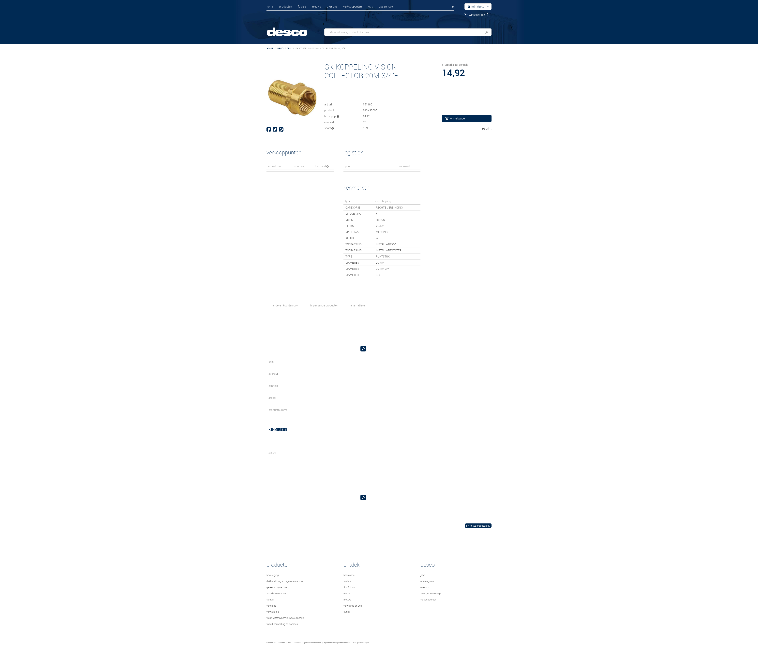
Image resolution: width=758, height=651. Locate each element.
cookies (298, 643)
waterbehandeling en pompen (282, 624)
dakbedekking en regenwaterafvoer (284, 581)
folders (302, 6)
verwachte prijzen (352, 605)
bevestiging (272, 575)
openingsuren (427, 581)
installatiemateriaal (276, 593)
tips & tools (349, 587)
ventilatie (271, 605)
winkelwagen (478, 15)
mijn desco (477, 6)
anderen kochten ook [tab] (285, 305)
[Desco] (291, 29)
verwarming (272, 611)
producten (285, 6)
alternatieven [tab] (358, 305)
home (269, 6)
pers (289, 643)
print (489, 128)
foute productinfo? (480, 525)
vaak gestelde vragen (431, 593)
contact (282, 643)
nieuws (316, 6)
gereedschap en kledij (277, 587)
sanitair (270, 599)
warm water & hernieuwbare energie (285, 617)
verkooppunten (352, 6)
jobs (370, 6)
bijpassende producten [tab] (324, 305)
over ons (332, 6)
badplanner (349, 575)
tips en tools (386, 6)
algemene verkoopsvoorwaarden (337, 643)
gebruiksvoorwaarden (312, 643)
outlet (346, 611)
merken (347, 593)
